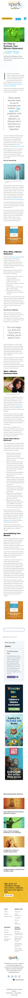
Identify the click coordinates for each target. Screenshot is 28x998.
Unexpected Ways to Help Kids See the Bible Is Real (14, 870)
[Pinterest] (19, 976)
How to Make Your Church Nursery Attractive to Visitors (14, 812)
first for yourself (16, 257)
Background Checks (7, 939)
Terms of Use (14, 995)
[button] (25, 18)
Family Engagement (18, 914)
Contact (6, 914)
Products (6, 937)
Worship (17, 920)
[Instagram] (12, 976)
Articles (6, 930)
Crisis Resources (17, 923)
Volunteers (17, 911)
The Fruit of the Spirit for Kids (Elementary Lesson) (19, 939)
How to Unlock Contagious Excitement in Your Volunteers (12, 831)
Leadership (8, 53)
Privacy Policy (17, 993)
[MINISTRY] (14, 960)
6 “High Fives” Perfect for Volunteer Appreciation (11, 851)
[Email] (17, 677)
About (5, 911)
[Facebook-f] (9, 976)
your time (17, 406)
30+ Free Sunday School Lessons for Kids (19, 933)
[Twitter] (16, 976)
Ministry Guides (8, 934)
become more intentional (17, 199)
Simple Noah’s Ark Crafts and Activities (18, 945)
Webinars (6, 932)
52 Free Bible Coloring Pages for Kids (19, 950)
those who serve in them (17, 146)
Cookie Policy (9, 993)
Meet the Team (8, 916)
